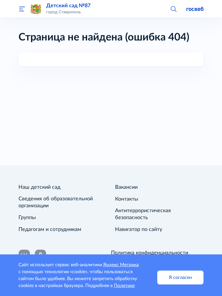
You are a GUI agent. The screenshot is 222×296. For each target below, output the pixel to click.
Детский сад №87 (68, 5)
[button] (173, 8)
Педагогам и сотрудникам (49, 229)
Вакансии (126, 187)
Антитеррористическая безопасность (143, 214)
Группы (27, 217)
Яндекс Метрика (121, 264)
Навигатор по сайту (138, 229)
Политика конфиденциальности (149, 253)
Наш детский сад (39, 187)
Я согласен (180, 277)
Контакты (126, 199)
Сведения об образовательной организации (55, 202)
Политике (124, 285)
